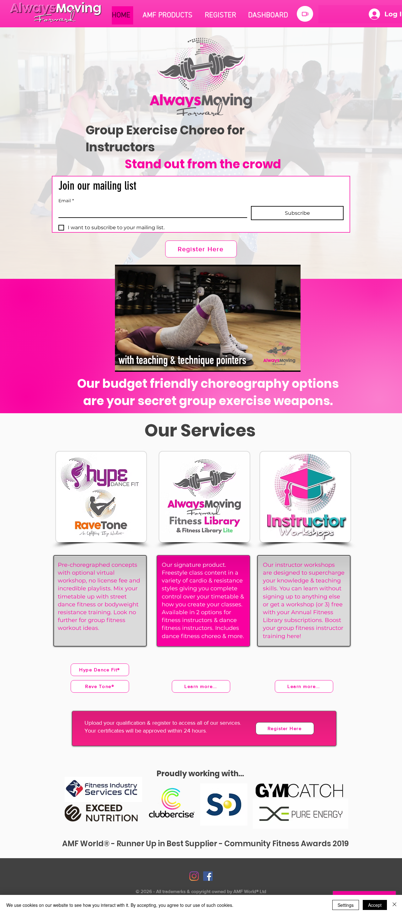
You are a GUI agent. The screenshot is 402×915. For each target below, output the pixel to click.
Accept (375, 905)
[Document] (305, 14)
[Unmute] (134, 363)
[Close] (394, 905)
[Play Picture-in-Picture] (281, 363)
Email (66, 200)
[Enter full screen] (292, 363)
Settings (346, 905)
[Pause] (123, 363)
